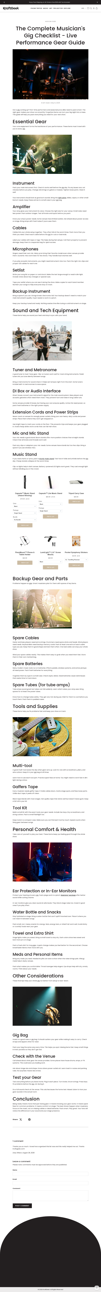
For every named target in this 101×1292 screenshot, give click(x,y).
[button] (4, 2)
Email (15, 1179)
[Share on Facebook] (25, 1119)
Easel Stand (38, 1237)
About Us (51, 1227)
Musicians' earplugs (68, 895)
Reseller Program (51, 1251)
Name (15, 1170)
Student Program (51, 1238)
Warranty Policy (34, 1283)
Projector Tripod (38, 1242)
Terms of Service (67, 1283)
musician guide (50, 21)
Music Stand (38, 1233)
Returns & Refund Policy (50, 1283)
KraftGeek (46, 1289)
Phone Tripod (36, 1228)
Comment (16, 1188)
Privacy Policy (80, 1283)
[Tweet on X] (21, 1119)
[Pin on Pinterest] (29, 1119)
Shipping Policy (20, 1283)
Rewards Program (51, 1245)
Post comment (22, 1206)
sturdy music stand (46, 459)
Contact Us (52, 1256)
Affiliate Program (51, 1232)
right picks (62, 198)
